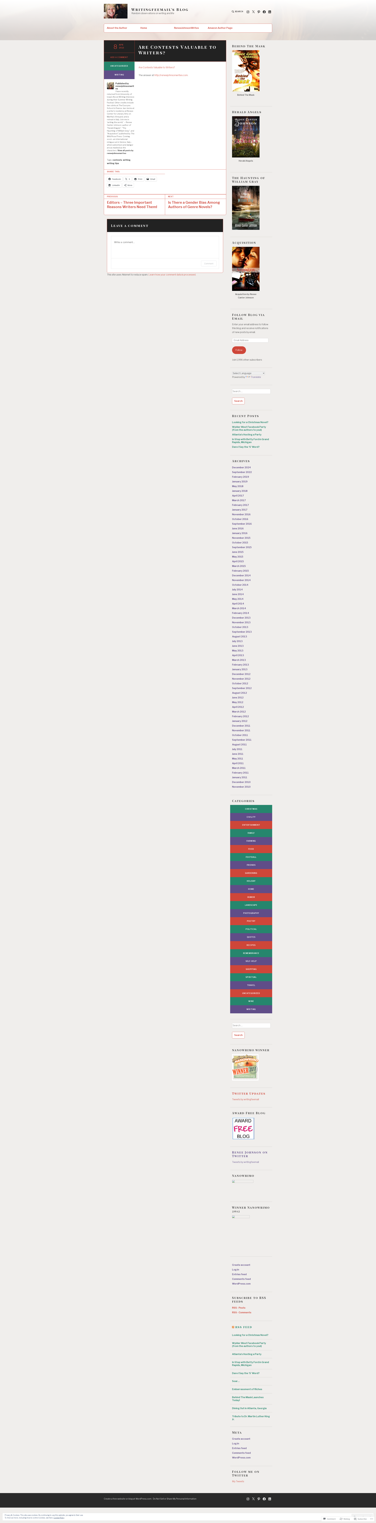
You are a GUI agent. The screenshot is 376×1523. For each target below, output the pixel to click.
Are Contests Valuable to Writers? (157, 67)
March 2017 (239, 500)
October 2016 (240, 519)
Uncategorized (119, 66)
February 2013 (240, 664)
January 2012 (239, 721)
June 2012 (238, 697)
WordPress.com (241, 1283)
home (251, 889)
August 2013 (239, 636)
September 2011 (241, 739)
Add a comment (119, 57)
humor (251, 897)
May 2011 (237, 758)
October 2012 (240, 683)
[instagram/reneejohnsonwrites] (247, 12)
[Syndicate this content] (233, 1327)
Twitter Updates (249, 1093)
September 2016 (242, 523)
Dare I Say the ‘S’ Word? (246, 447)
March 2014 (239, 608)
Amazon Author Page (220, 28)
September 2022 (242, 472)
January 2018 (239, 491)
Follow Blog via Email (248, 316)
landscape (251, 905)
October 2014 (240, 584)
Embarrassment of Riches (247, 1389)
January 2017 (239, 509)
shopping (251, 969)
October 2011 (240, 735)
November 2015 (241, 538)
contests (117, 160)
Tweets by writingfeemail (245, 1099)
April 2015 (238, 561)
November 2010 (241, 786)
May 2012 (237, 702)
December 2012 (241, 674)
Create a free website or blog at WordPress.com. (128, 1498)
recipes (251, 945)
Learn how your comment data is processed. (172, 274)
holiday (251, 881)
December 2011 (241, 725)
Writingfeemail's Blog (160, 9)
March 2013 (239, 660)
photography (251, 913)
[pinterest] (258, 12)
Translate (256, 377)
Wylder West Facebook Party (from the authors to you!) (249, 428)
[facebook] (264, 12)
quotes (251, 937)
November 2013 (241, 622)
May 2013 (237, 650)
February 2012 (240, 716)
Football (251, 857)
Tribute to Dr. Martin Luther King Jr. (251, 1418)
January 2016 (239, 533)
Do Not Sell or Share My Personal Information (174, 1498)
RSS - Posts (238, 1307)
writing (126, 160)
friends (251, 865)
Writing (119, 75)
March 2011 (239, 768)
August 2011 (239, 744)
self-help (251, 961)
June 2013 (238, 646)
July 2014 (237, 589)
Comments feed (241, 1279)
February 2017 (240, 505)
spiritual (251, 977)
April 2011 (238, 763)
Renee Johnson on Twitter (250, 1154)
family (251, 833)
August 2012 (239, 692)
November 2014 (241, 580)
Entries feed (239, 1274)
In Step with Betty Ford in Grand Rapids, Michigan (250, 441)
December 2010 (241, 782)
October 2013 (240, 627)
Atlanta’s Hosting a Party (246, 434)
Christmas (251, 809)
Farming (251, 841)
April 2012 (238, 707)
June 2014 (238, 594)
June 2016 (238, 528)
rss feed (243, 1327)
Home (143, 28)
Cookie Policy (58, 1518)
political (251, 929)
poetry (251, 921)
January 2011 (239, 777)
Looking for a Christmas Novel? (250, 422)
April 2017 (238, 495)
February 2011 (240, 772)
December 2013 (241, 617)
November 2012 (241, 678)
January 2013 (239, 669)
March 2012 (239, 711)
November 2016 (241, 514)
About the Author (117, 28)
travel (251, 985)
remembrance (251, 953)
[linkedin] (269, 12)
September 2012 (242, 688)
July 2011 (237, 749)
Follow (238, 350)
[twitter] (253, 12)
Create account (241, 1265)
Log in (235, 1269)
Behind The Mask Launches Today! (248, 1399)
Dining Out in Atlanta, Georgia (249, 1408)
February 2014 (240, 613)
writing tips (113, 163)
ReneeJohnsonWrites (186, 28)
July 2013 (237, 641)
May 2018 (237, 486)
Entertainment (251, 825)
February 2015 (240, 570)
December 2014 (241, 575)
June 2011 (237, 754)
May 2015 (237, 556)
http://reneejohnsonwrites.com (171, 75)
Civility (251, 817)
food (251, 849)
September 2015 (242, 547)
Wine (251, 1001)
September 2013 (242, 631)
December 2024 (241, 467)
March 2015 (239, 566)
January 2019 (239, 481)
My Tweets (238, 1481)
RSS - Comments (241, 1312)
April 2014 (238, 603)
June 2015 (238, 552)
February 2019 (240, 476)
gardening (251, 873)
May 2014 (238, 599)
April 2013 (238, 655)
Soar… (236, 1381)
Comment (208, 263)
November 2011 (241, 730)
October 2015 (240, 542)
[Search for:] (251, 392)
